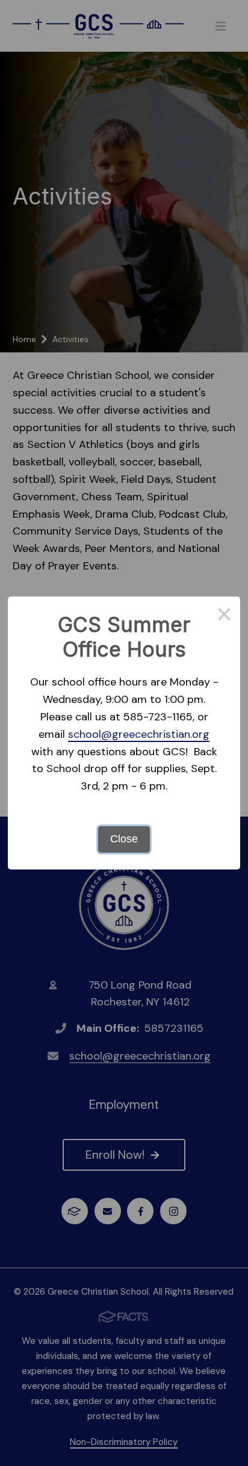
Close (124, 839)
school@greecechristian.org (138, 734)
